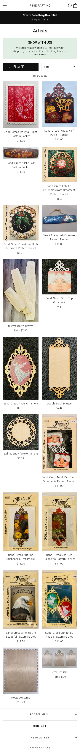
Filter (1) (18, 66)
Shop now (21, 742)
